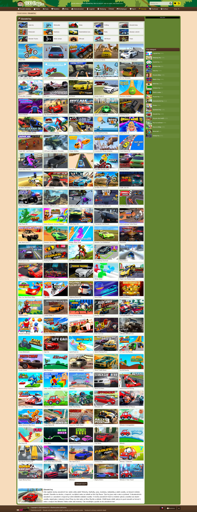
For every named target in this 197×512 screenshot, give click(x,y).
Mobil (112, 9)
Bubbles (56, 9)
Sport (134, 9)
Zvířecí (165, 9)
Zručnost (155, 9)
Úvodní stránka (25, 9)
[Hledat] (170, 3)
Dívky (67, 9)
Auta (46, 9)
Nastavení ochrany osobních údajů (95, 510)
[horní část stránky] (179, 508)
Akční (38, 9)
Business (172, 508)
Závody (143, 9)
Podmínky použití (36, 510)
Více (175, 9)
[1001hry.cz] (30, 3)
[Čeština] (162, 508)
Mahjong (103, 9)
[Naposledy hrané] (179, 3)
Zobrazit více (80, 484)
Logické (92, 9)
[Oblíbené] (175, 3)
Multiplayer (123, 9)
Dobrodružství (79, 9)
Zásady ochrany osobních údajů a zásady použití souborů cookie (63, 510)
